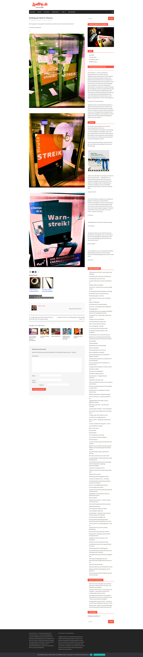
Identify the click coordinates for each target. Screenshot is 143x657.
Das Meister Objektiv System (96, 373)
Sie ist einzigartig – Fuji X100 (96, 326)
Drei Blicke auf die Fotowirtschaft (97, 321)
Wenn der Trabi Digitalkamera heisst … (99, 485)
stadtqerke (38, 297)
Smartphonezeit (93, 439)
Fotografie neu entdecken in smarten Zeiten (100, 366)
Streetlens (55, 12)
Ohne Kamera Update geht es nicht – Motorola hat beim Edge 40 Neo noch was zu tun (100, 560)
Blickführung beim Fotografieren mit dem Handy (66, 338)
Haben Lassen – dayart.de (95, 605)
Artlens (32, 12)
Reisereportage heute (55, 336)
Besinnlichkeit (92, 432)
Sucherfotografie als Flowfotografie (98, 548)
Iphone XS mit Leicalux (95, 474)
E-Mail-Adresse (34, 381)
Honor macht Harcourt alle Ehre (97, 324)
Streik (43, 297)
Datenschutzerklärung (99, 654)
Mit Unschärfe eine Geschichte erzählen (99, 531)
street (39, 295)
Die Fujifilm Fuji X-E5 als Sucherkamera (99, 293)
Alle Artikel (71, 12)
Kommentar (35, 356)
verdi (51, 297)
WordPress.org (93, 61)
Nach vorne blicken (94, 348)
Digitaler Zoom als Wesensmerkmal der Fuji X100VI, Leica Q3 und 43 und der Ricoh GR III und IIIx (100, 447)
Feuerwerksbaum (93, 343)
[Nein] (141, 655)
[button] (30, 272)
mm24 (39, 20)
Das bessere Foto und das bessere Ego (98, 542)
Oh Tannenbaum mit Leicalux (96, 435)
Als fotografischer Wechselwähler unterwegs (100, 291)
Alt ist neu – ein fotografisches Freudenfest (100, 306)
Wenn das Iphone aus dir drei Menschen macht (100, 567)
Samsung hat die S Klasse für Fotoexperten (100, 276)
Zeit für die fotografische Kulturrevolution (100, 504)
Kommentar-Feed (93, 59)
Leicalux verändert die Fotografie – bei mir (99, 423)
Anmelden (91, 55)
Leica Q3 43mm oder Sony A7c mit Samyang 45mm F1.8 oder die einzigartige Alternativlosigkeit (100, 463)
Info (63, 12)
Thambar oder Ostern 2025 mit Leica (98, 415)
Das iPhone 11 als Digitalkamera (97, 417)
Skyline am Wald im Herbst (96, 564)
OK (91, 654)
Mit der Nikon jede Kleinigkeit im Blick (98, 476)
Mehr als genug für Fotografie (96, 352)
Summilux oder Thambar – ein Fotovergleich (100, 408)
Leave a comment (48, 20)
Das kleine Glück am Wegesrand (97, 517)
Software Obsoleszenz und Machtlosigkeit (99, 394)
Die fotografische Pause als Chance (98, 508)
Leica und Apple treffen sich (96, 511)
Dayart (39, 12)
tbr (48, 297)
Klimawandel (92, 341)
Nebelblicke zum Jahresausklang (97, 345)
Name (34, 376)
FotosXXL (46, 12)
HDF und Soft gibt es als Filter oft (97, 350)
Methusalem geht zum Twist (96, 296)
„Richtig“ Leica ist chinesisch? (96, 319)
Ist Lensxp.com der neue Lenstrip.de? (98, 328)
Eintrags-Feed (92, 57)
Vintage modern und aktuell (96, 285)
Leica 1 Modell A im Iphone (96, 426)
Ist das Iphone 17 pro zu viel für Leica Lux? (99, 334)
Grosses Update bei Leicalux (96, 487)
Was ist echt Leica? (94, 428)
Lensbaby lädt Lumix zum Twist (97, 278)
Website (41, 385)
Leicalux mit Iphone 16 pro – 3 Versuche (99, 478)
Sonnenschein (92, 430)
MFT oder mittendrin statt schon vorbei (99, 455)
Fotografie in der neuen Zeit (96, 380)
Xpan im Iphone (93, 497)
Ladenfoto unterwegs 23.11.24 (96, 468)
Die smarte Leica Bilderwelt (96, 371)
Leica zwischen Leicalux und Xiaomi (98, 437)
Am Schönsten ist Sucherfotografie (98, 304)
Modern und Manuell (94, 302)
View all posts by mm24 (75, 308)
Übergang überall (93, 309)
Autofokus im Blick (94, 369)
